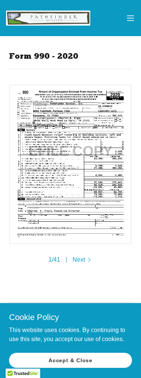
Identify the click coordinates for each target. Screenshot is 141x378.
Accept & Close (70, 360)
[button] (130, 18)
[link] (48, 18)
